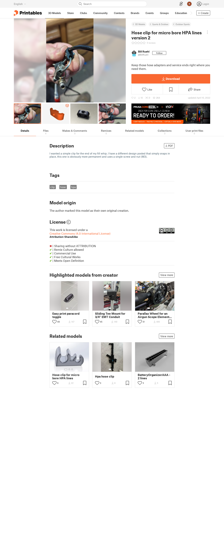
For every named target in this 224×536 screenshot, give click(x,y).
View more (166, 274)
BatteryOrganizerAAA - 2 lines (154, 376)
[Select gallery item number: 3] (155, 308)
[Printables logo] (28, 13)
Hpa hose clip (104, 376)
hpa (73, 187)
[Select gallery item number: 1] (67, 308)
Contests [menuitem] (119, 13)
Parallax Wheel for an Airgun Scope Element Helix (153, 315)
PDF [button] (170, 145)
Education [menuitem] (181, 13)
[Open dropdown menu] (207, 32)
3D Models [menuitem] (54, 13)
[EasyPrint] (181, 4)
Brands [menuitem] (135, 13)
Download (173, 78)
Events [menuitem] (150, 13)
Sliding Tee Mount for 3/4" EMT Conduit (110, 315)
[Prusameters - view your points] (189, 4)
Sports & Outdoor (160, 24)
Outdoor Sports (183, 24)
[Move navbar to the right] (191, 13)
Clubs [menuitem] (83, 13)
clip (52, 187)
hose (63, 187)
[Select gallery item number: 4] (157, 308)
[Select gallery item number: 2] (70, 308)
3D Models (140, 24)
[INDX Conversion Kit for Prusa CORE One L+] (170, 113)
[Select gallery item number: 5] (160, 308)
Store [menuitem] (70, 13)
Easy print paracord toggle (65, 315)
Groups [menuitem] (164, 13)
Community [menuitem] (100, 13)
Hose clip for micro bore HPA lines (65, 376)
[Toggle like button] (54, 322)
